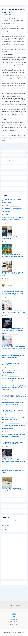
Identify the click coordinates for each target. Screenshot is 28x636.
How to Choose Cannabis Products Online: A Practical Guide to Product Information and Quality (13, 293)
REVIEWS (14, 618)
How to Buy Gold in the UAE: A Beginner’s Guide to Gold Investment (13, 255)
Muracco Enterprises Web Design (9, 520)
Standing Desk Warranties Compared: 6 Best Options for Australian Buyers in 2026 (13, 274)
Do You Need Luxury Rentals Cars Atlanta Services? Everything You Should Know (12, 210)
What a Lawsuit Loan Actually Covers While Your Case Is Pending (13, 403)
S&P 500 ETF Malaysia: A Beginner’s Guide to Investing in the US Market (13, 329)
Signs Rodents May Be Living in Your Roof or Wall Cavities (13, 371)
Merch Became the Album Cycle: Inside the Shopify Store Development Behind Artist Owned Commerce (14, 355)
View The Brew (4, 529)
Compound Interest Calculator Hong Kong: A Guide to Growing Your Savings (13, 311)
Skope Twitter (4, 527)
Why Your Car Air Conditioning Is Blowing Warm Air (12, 364)
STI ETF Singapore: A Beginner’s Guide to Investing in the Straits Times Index (13, 347)
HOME (14, 613)
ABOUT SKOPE (14, 623)
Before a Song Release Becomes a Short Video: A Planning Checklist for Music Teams (14, 470)
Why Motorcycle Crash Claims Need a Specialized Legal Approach (13, 418)
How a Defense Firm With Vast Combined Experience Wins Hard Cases (14, 395)
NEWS (14, 616)
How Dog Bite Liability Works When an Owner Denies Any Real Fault (13, 435)
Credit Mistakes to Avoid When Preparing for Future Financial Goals (12, 489)
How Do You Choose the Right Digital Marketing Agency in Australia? (13, 379)
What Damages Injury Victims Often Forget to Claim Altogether (12, 442)
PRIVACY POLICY (14, 624)
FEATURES (14, 614)
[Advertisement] (14, 556)
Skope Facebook (5, 523)
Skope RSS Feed (5, 525)
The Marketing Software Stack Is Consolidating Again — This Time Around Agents (12, 200)
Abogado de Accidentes (14, 605)
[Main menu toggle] (25, 2)
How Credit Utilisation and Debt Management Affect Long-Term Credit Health (13, 461)
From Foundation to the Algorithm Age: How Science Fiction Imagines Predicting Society (13, 427)
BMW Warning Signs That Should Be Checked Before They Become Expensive (12, 219)
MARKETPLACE (14, 621)
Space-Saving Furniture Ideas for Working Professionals (12, 237)
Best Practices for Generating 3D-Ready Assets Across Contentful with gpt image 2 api (14, 387)
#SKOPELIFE (14, 619)
